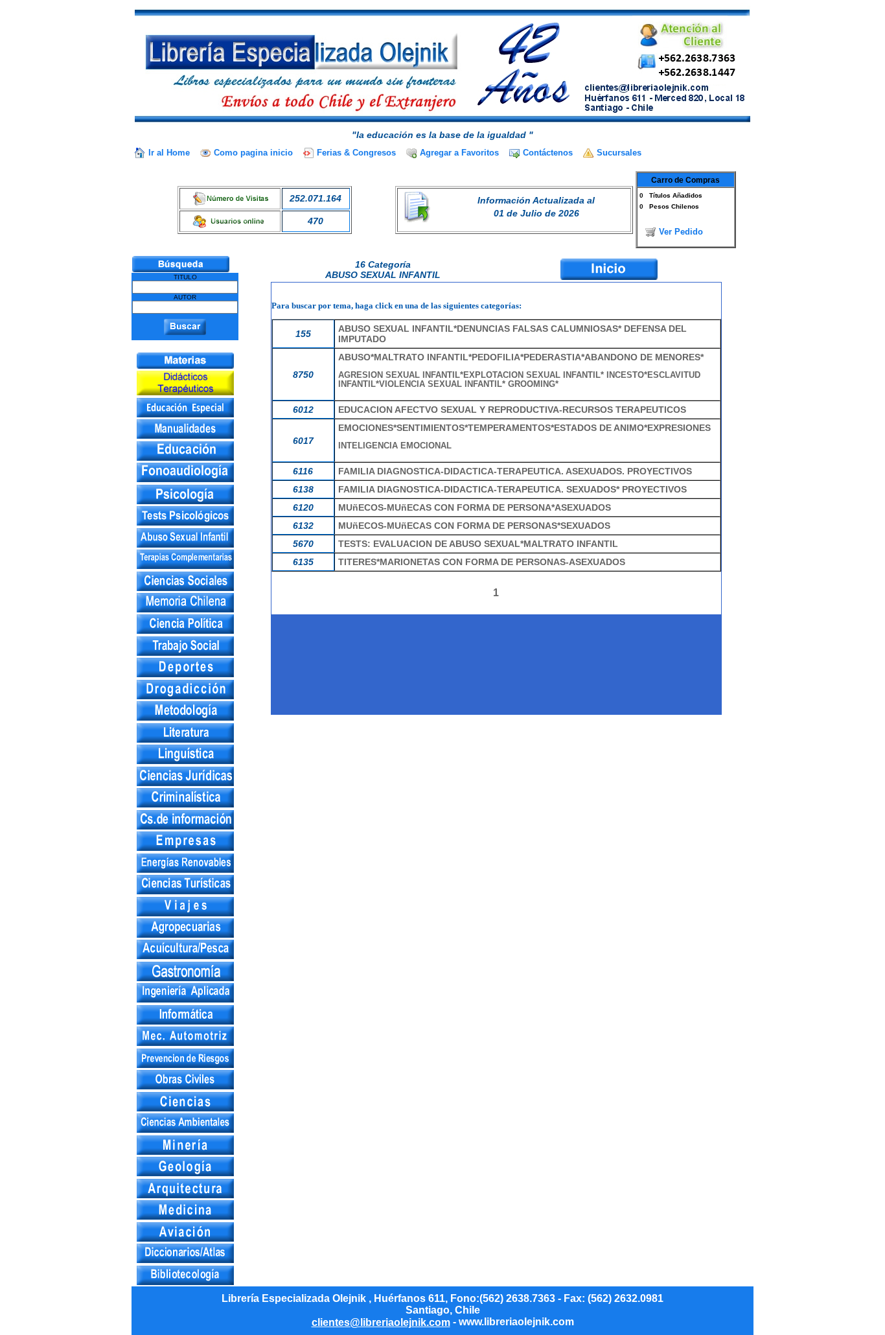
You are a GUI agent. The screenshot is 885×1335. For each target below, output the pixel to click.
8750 (303, 374)
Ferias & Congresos (356, 152)
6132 (303, 525)
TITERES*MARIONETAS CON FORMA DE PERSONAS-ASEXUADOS (481, 562)
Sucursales (619, 152)
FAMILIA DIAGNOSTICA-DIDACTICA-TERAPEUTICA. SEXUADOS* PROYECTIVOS (512, 489)
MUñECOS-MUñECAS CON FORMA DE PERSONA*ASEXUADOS (474, 507)
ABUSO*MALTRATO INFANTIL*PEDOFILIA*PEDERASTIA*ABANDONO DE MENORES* (521, 370)
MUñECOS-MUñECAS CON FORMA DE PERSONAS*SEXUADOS (474, 525)
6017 (303, 440)
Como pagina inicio (253, 152)
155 (303, 334)
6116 (303, 471)
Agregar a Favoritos (459, 152)
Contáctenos (548, 152)
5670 (303, 544)
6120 (303, 507)
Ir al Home (169, 152)
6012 (303, 409)
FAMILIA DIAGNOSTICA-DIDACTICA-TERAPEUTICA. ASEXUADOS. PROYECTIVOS (515, 471)
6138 (303, 489)
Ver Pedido (681, 232)
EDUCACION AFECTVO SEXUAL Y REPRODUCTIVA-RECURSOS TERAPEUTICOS (512, 409)
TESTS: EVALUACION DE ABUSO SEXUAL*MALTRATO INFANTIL (478, 544)
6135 (303, 562)
